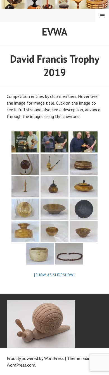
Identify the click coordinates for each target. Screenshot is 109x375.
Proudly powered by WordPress (35, 358)
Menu (102, 15)
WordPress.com (21, 365)
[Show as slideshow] (54, 275)
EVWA (54, 31)
